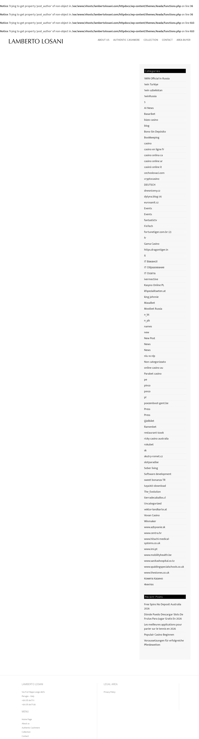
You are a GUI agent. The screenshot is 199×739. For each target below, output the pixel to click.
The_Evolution (152, 492)
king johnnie (151, 297)
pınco (147, 391)
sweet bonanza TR (154, 480)
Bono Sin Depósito (155, 132)
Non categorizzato (155, 362)
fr (145, 238)
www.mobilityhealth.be (157, 555)
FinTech (148, 226)
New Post (149, 338)
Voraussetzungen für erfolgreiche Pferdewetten (164, 642)
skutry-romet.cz (153, 456)
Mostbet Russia (153, 309)
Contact (25, 736)
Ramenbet (150, 427)
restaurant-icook (154, 433)
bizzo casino (151, 120)
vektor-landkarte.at (155, 510)
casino (148, 144)
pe (145, 380)
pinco (147, 386)
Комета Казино (153, 579)
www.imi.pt (150, 549)
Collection (26, 732)
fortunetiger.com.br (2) (157, 232)
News (147, 344)
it (145, 256)
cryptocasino (151, 179)
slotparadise (151, 462)
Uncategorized (153, 504)
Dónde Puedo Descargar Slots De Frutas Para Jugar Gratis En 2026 (163, 616)
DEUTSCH (149, 185)
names (148, 327)
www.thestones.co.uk (156, 573)
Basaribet (149, 114)
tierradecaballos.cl (155, 498)
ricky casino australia (156, 439)
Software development (157, 474)
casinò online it (153, 167)
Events (148, 208)
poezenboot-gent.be (156, 403)
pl (145, 397)
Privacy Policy (109, 692)
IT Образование (154, 267)
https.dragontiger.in (156, 250)
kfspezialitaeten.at (155, 291)
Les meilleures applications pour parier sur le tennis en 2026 (163, 626)
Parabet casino (153, 374)
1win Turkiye (151, 84)
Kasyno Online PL (154, 285)
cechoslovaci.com (154, 173)
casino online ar (153, 161)
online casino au (153, 368)
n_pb (147, 321)
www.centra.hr (153, 533)
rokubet (149, 445)
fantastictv (150, 220)
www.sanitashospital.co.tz (159, 561)
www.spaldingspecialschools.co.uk (164, 567)
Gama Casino (151, 244)
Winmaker (150, 521)
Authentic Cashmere (31, 728)
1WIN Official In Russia (157, 79)
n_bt (146, 315)
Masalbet (149, 303)
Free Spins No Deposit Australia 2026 (162, 606)
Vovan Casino (152, 515)
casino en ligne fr (154, 149)
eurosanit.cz (151, 203)
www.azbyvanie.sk (154, 527)
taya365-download (155, 486)
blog (146, 126)
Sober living (151, 468)
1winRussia (150, 96)
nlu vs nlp (149, 356)
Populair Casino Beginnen (159, 634)
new (146, 332)
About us (26, 723)
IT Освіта (149, 273)
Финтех (149, 585)
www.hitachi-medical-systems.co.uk (156, 541)
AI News (149, 108)
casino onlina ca (153, 155)
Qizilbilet (149, 421)
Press (147, 409)
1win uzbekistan (153, 90)
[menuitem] (105, 40)
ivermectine (151, 279)
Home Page (27, 719)
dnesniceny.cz (152, 191)
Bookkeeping (151, 138)
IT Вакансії (150, 262)
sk (145, 450)
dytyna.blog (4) (153, 197)
